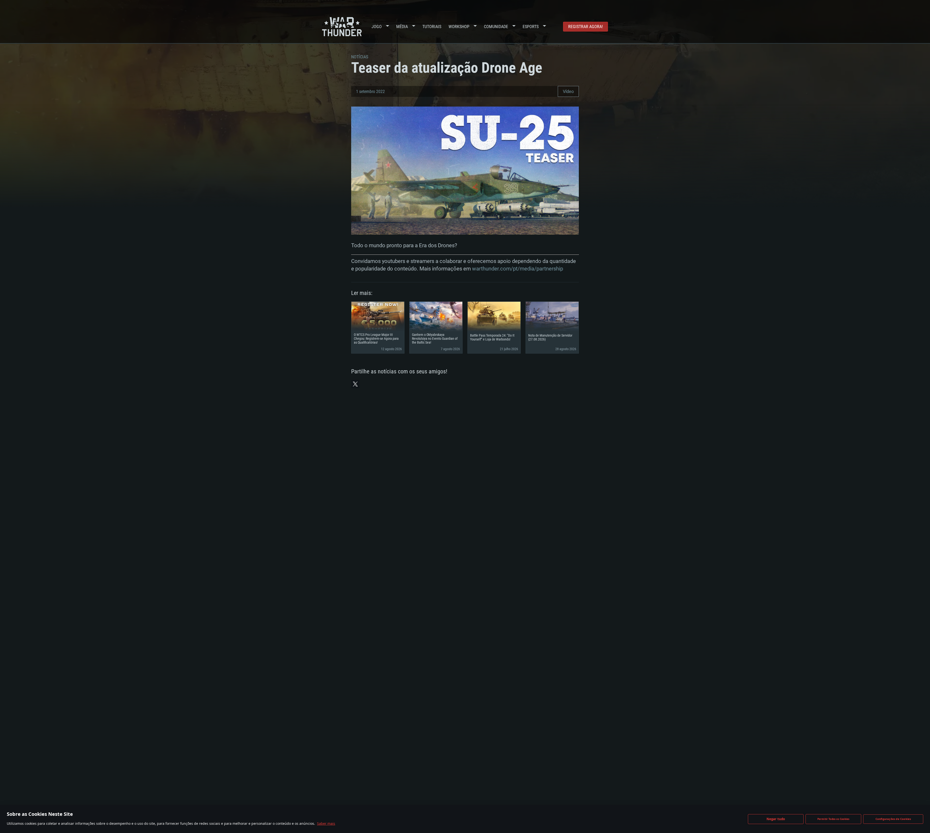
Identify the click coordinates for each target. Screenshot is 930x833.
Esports (531, 26)
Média (402, 26)
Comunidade (496, 26)
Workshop (459, 26)
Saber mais (326, 823)
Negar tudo (776, 819)
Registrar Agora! (585, 26)
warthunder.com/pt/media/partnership (517, 269)
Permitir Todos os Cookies (833, 819)
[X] (355, 384)
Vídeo (568, 91)
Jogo (377, 26)
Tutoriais (431, 26)
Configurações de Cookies (893, 819)
